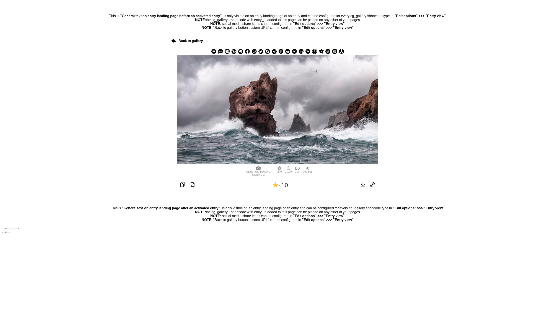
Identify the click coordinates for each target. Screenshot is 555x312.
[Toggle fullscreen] (12, 228)
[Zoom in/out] (17, 228)
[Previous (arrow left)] (4, 232)
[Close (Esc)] (4, 228)
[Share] (8, 228)
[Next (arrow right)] (8, 232)
